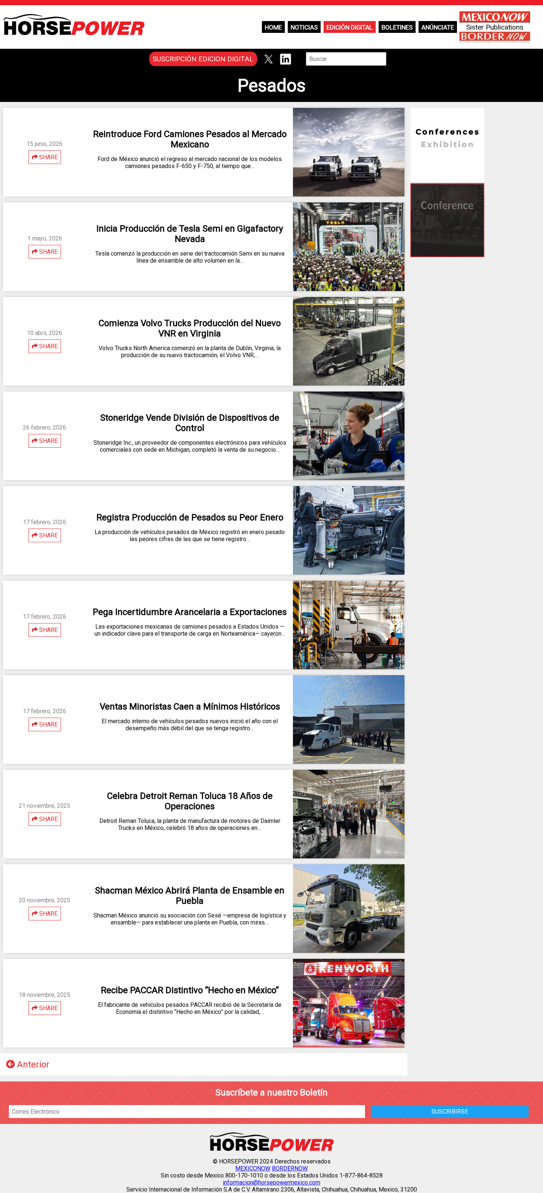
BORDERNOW (290, 1168)
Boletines (397, 27)
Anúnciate (437, 27)
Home (273, 27)
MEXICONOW (252, 1168)
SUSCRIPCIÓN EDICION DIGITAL (203, 59)
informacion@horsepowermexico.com (271, 1182)
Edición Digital (350, 27)
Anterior (32, 1064)
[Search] (391, 59)
